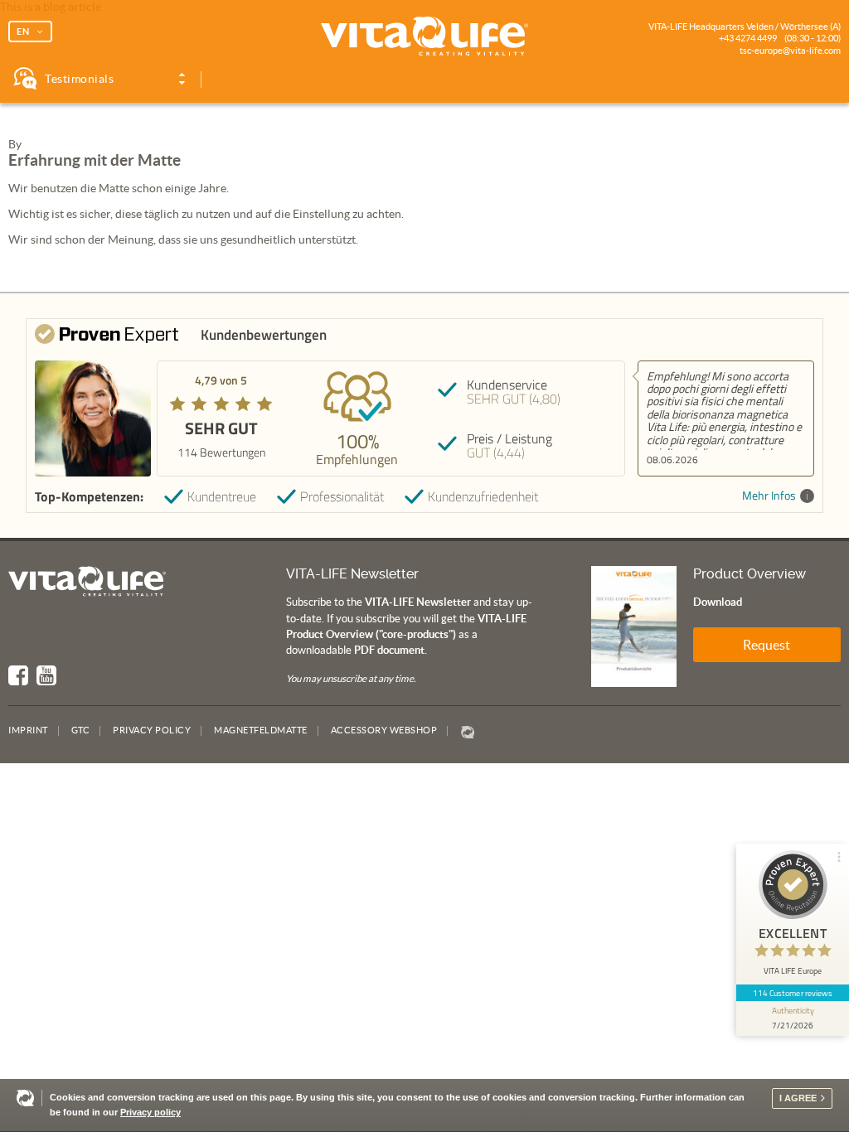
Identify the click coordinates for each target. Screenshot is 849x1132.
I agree (798, 1098)
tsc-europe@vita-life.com (790, 51)
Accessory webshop (384, 730)
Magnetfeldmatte (261, 730)
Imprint (28, 730)
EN (23, 31)
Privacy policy (150, 1112)
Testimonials (79, 78)
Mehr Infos (769, 496)
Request (766, 644)
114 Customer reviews (793, 993)
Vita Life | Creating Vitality (424, 36)
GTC (80, 730)
